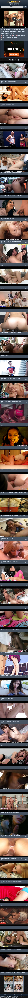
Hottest (16, 4)
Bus (10, 35)
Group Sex (14, 37)
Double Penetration (6, 37)
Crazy (18, 35)
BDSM (6, 35)
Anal (3, 35)
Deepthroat (24, 35)
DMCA (22, 994)
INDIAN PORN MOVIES (4, 997)
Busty (14, 35)
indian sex (10, 996)
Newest (11, 4)
